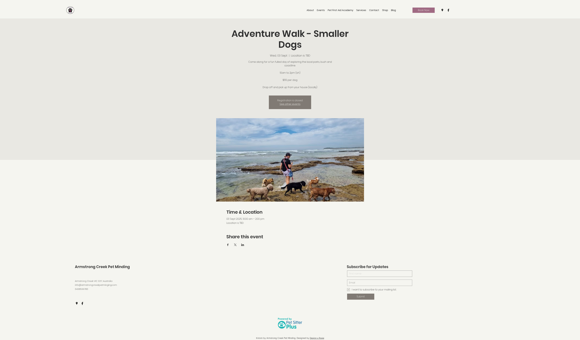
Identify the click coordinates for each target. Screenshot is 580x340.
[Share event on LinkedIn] (242, 245)
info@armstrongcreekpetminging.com (96, 285)
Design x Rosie (317, 338)
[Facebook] (448, 10)
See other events (290, 104)
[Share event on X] (235, 245)
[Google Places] (442, 10)
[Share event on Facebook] (227, 245)
